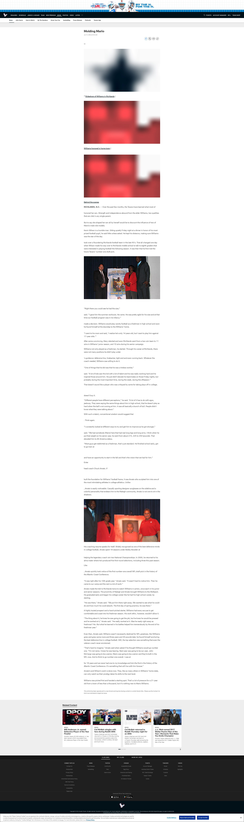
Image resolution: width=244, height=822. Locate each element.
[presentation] (180, 750)
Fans (107, 769)
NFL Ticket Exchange (147, 772)
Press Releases (91, 766)
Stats (165, 775)
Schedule (165, 769)
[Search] (204, 15)
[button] (119, 749)
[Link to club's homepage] (5, 15)
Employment (69, 769)
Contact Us (69, 766)
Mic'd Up (180, 766)
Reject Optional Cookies (187, 817)
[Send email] (153, 40)
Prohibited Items (126, 775)
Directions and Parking (126, 772)
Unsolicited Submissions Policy (69, 778)
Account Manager (147, 766)
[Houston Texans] (122, 805)
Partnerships (69, 775)
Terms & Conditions (69, 785)
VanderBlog (91, 769)
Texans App (69, 791)
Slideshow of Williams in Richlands (99, 96)
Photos (107, 763)
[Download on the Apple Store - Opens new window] (115, 797)
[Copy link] (157, 38)
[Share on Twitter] (149, 40)
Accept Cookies (203, 817)
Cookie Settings (171, 817)
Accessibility (69, 788)
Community (107, 766)
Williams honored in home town (97, 148)
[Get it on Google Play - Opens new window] (128, 798)
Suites (147, 778)
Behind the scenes (91, 202)
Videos (180, 763)
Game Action (107, 772)
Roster (165, 766)
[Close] (241, 818)
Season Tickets (147, 775)
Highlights (180, 769)
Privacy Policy (69, 772)
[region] (122, 818)
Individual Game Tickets (147, 769)
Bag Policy (126, 769)
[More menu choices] (82, 15)
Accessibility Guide (126, 766)
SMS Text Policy (69, 781)
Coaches (165, 772)
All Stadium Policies (126, 778)
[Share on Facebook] (146, 40)
